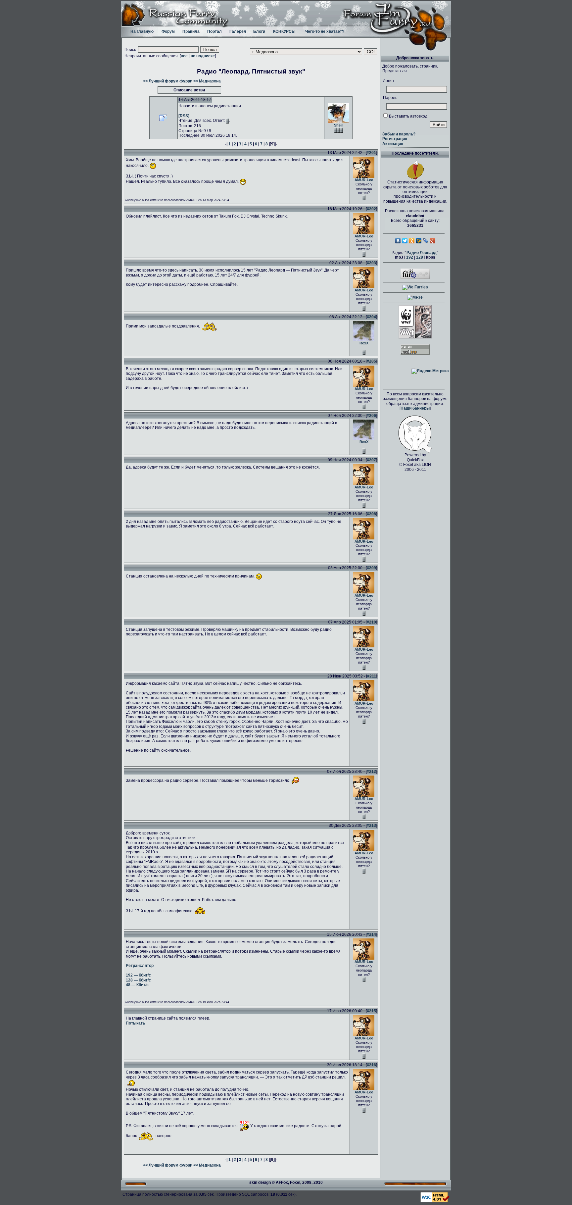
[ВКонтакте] (398, 240)
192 (409, 257)
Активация (392, 143)
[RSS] (183, 116)
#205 (371, 361)
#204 (371, 317)
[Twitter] (405, 240)
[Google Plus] (432, 240)
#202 (371, 209)
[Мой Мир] (418, 240)
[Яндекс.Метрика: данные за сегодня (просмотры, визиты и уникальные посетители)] (430, 371)
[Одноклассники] (411, 240)
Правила (191, 31)
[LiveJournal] (425, 240)
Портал (214, 31)
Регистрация (394, 138)
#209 (371, 568)
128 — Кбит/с (138, 980)
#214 (371, 934)
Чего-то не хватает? (324, 31)
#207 (371, 460)
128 (419, 257)
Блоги (259, 31)
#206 (371, 415)
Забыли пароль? (398, 134)
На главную (142, 31)
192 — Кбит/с (138, 975)
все (184, 56)
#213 (371, 825)
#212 (371, 771)
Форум (168, 31)
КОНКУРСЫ (284, 31)
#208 (371, 514)
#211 (371, 676)
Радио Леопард (421, 252)
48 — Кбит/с (137, 984)
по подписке (203, 56)
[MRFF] (415, 297)
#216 (371, 1065)
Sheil (338, 125)
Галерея (237, 31)
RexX (363, 343)
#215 (371, 1011)
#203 (371, 263)
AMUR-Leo (364, 180)
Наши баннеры (415, 408)
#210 (371, 622)
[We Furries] (415, 287)
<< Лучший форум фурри (167, 81)
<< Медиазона (207, 81)
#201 (371, 152)
